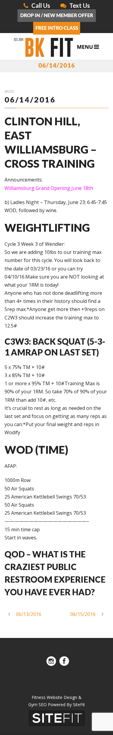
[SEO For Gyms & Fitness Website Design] (56, 717)
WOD (9, 91)
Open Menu (88, 47)
